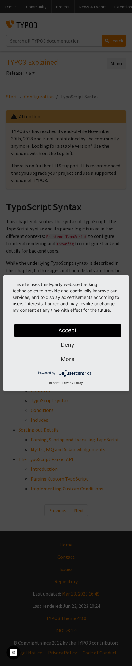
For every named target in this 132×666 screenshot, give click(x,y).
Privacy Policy (72, 383)
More (67, 359)
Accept (67, 330)
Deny (67, 344)
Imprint (54, 383)
